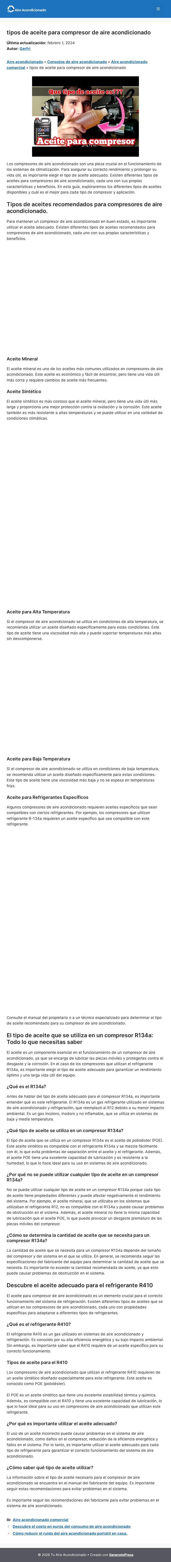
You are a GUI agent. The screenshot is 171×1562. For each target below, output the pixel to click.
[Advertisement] (85, 278)
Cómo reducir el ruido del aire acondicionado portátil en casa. (70, 1533)
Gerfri (25, 48)
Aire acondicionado (25, 62)
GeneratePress (121, 1555)
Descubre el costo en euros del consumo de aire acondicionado (71, 1526)
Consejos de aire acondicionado (77, 62)
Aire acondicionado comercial (40, 1520)
